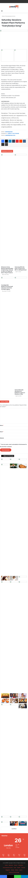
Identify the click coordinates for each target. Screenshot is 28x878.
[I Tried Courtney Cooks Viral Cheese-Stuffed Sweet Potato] (5, 578)
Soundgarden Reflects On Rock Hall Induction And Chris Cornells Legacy (7, 287)
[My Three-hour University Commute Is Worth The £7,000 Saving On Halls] (14, 637)
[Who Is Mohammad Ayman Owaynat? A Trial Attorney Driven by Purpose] (14, 466)
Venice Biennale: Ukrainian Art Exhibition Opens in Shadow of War (20, 392)
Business (11, 865)
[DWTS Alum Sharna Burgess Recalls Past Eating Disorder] (23, 695)
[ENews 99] (14, 6)
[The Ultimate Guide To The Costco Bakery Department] (23, 823)
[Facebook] (2, 141)
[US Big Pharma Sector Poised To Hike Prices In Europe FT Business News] (5, 637)
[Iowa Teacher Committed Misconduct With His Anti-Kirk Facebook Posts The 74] (5, 818)
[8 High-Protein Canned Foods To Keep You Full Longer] (23, 466)
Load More (14, 828)
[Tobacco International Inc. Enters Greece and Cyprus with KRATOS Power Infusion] (14, 460)
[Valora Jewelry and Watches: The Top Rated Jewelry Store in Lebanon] (5, 519)
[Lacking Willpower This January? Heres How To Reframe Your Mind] (14, 823)
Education (20, 865)
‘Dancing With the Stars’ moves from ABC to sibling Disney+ (21, 268)
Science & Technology (14, 872)
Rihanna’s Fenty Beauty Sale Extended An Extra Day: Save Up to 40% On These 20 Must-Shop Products (7, 269)
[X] (6, 141)
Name (2, 425)
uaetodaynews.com (10, 135)
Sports (20, 870)
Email (1, 431)
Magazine (8, 870)
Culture (15, 865)
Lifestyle (23, 867)
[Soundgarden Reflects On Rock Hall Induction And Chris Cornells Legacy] (7, 280)
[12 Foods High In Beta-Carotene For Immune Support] (5, 701)
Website (2, 438)
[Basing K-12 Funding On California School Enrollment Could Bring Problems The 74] (23, 583)
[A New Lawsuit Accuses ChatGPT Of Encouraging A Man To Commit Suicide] (14, 818)
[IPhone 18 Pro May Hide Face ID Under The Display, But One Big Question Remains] (5, 695)
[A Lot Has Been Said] (14, 695)
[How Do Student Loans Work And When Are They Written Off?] (23, 706)
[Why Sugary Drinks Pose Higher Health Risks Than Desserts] (14, 701)
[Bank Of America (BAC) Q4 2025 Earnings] (14, 759)
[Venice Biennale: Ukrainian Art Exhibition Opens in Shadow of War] (21, 332)
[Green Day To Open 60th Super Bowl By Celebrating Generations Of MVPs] (23, 701)
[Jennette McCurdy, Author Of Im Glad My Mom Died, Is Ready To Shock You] (14, 578)
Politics (16, 870)
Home (3, 16)
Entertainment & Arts (10, 16)
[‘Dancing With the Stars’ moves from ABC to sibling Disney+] (21, 210)
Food (15, 867)
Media (12, 870)
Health (18, 867)
